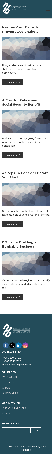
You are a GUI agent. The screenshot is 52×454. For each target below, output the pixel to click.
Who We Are (10, 377)
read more (11, 82)
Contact (7, 413)
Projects (8, 382)
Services (7, 388)
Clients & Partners (14, 408)
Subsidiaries (10, 393)
